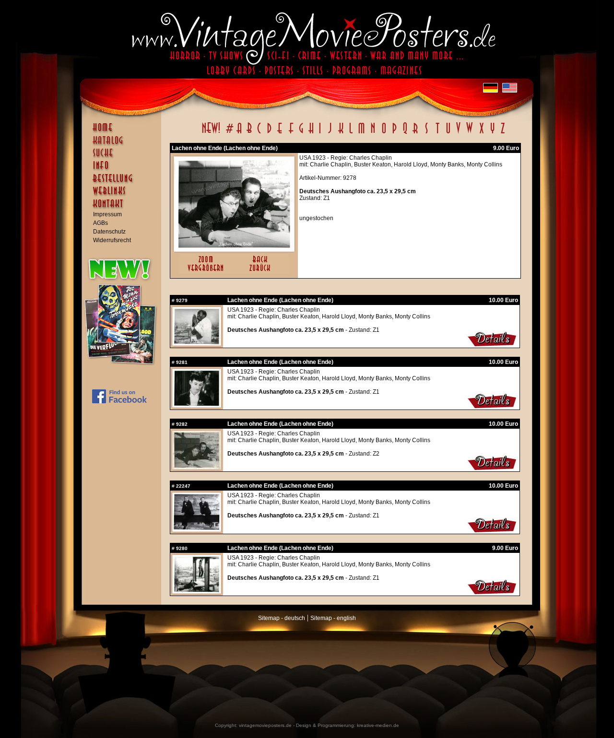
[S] (426, 133)
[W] (469, 133)
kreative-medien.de (378, 725)
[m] (361, 133)
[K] (340, 133)
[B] (249, 133)
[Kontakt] (124, 208)
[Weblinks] (124, 195)
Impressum (107, 214)
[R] (415, 133)
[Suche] (124, 156)
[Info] (124, 169)
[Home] (124, 132)
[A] (239, 133)
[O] (383, 133)
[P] (394, 133)
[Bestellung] (124, 182)
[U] (448, 133)
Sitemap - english (333, 618)
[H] (311, 133)
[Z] (502, 133)
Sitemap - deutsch (281, 618)
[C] (259, 133)
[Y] (492, 133)
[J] (329, 133)
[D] (269, 133)
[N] (372, 133)
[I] (320, 133)
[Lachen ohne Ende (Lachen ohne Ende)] (234, 249)
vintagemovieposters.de (265, 725)
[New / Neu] (211, 133)
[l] (350, 133)
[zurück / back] (261, 272)
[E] (280, 133)
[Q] (405, 133)
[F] (291, 133)
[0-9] (229, 133)
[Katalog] (124, 144)
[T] (437, 133)
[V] (458, 133)
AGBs (100, 223)
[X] (481, 133)
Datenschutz (109, 231)
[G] (301, 133)
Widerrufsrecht (112, 240)
